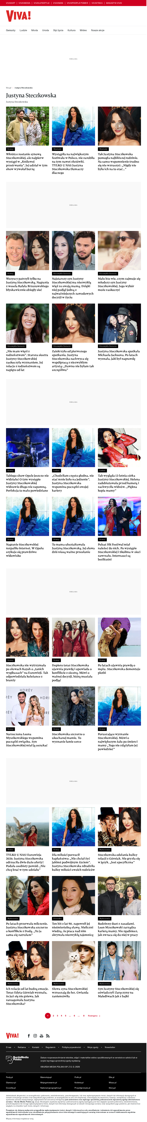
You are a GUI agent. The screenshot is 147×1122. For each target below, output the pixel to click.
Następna (92, 1015)
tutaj (31, 1119)
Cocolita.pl (11, 1087)
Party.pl (9, 1077)
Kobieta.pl (79, 1082)
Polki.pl (78, 1077)
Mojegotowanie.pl (48, 1082)
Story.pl (112, 1087)
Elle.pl (111, 1077)
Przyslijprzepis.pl (82, 1087)
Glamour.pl (11, 1082)
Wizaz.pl (112, 1082)
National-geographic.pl (50, 1087)
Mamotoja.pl (46, 1077)
